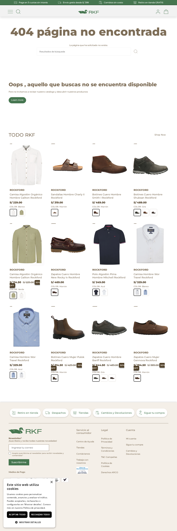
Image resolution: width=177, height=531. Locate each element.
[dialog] (29, 503)
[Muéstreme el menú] (10, 12)
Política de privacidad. (34, 507)
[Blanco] (13, 212)
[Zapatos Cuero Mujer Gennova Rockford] (150, 327)
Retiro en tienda (28, 412)
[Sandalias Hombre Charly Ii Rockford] (68, 165)
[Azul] (96, 292)
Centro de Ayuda (85, 441)
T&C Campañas (109, 457)
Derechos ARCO (109, 472)
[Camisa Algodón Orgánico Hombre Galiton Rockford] (26, 165)
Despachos (59, 412)
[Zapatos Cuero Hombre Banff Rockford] (109, 327)
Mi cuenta (131, 438)
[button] (29, 522)
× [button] (51, 482)
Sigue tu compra (154, 412)
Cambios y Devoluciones (116, 412)
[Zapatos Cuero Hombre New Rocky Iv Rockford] (68, 244)
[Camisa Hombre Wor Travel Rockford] (150, 244)
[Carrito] (166, 12)
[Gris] (137, 212)
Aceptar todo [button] (17, 514)
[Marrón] (54, 212)
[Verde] (21, 212)
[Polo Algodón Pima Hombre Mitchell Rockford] (109, 244)
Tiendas (83, 412)
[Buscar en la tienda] (18, 12)
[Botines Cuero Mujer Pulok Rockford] (68, 327)
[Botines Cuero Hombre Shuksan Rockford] (150, 165)
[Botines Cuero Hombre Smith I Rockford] (109, 165)
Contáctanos (83, 453)
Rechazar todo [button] (40, 514)
